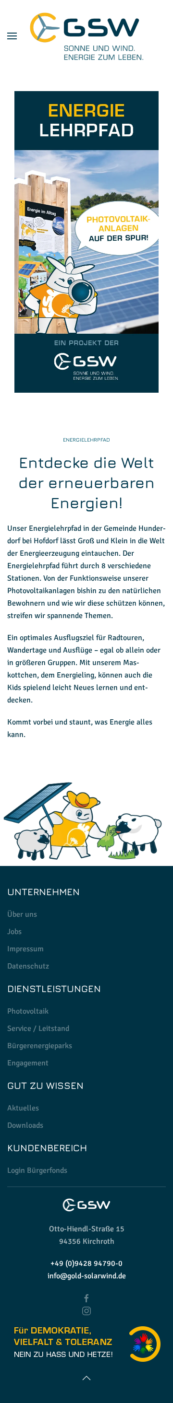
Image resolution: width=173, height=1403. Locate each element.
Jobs (14, 931)
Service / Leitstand (38, 1028)
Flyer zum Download (86, 242)
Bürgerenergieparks (39, 1046)
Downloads (25, 1125)
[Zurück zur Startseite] (86, 36)
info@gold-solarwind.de (87, 1276)
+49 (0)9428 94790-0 (86, 1263)
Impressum (25, 949)
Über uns (22, 914)
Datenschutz (28, 966)
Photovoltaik (28, 1011)
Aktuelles (23, 1108)
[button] (12, 36)
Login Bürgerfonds (37, 1170)
